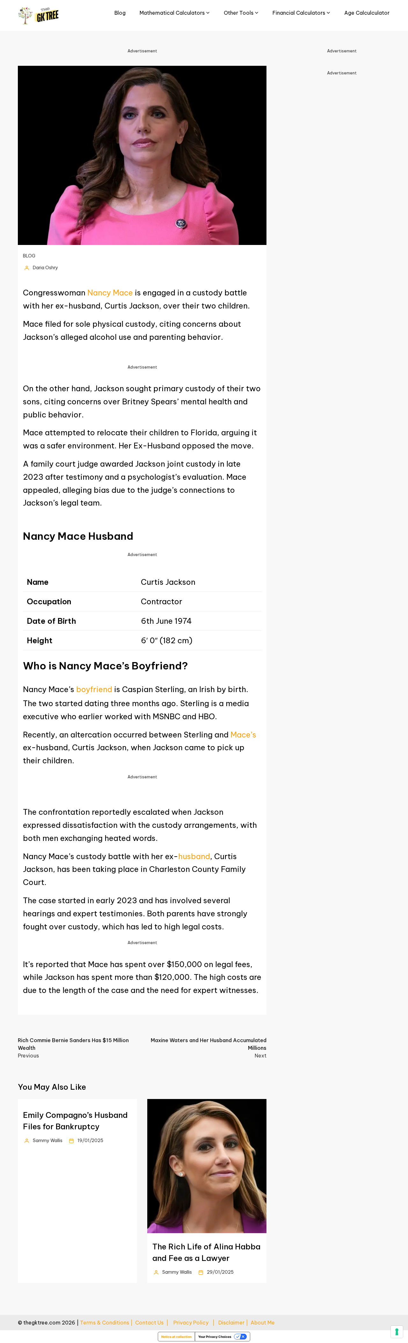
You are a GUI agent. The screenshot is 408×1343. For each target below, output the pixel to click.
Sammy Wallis (47, 1140)
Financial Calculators (299, 13)
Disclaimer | (234, 1322)
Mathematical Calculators (172, 13)
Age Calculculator (367, 13)
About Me (263, 1322)
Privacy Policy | (195, 1322)
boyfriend (94, 689)
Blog (120, 13)
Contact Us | (154, 1322)
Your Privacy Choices (214, 1337)
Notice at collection (176, 1337)
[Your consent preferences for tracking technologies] (397, 1332)
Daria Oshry (45, 268)
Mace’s (243, 734)
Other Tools (238, 13)
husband (194, 856)
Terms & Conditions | (107, 1322)
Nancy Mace (110, 292)
